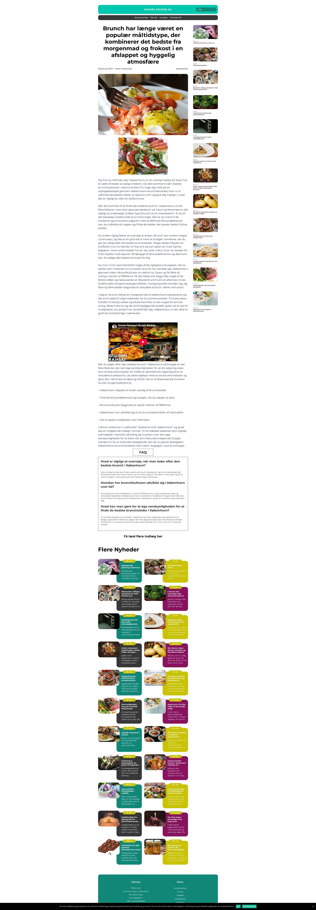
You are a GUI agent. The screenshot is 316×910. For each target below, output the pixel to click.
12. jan (175, 587)
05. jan (129, 785)
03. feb (175, 756)
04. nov (175, 785)
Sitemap (180, 902)
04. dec (129, 644)
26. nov (129, 672)
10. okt (129, 813)
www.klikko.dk (138, 901)
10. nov (129, 700)
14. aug (175, 700)
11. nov (175, 672)
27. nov (175, 644)
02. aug (175, 728)
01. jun (129, 587)
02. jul (129, 841)
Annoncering (141, 17)
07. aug (129, 728)
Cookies (164, 17)
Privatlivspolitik (249, 906)
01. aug (175, 813)
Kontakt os (175, 17)
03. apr (129, 756)
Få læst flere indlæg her (143, 536)
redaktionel (182, 69)
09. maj (175, 841)
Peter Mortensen (123, 69)
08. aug (129, 561)
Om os (153, 17)
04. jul (175, 561)
